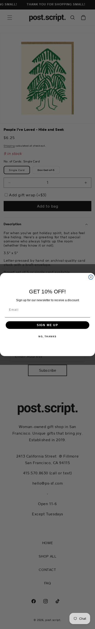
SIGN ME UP (47, 325)
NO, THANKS (47, 336)
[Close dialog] (90, 277)
